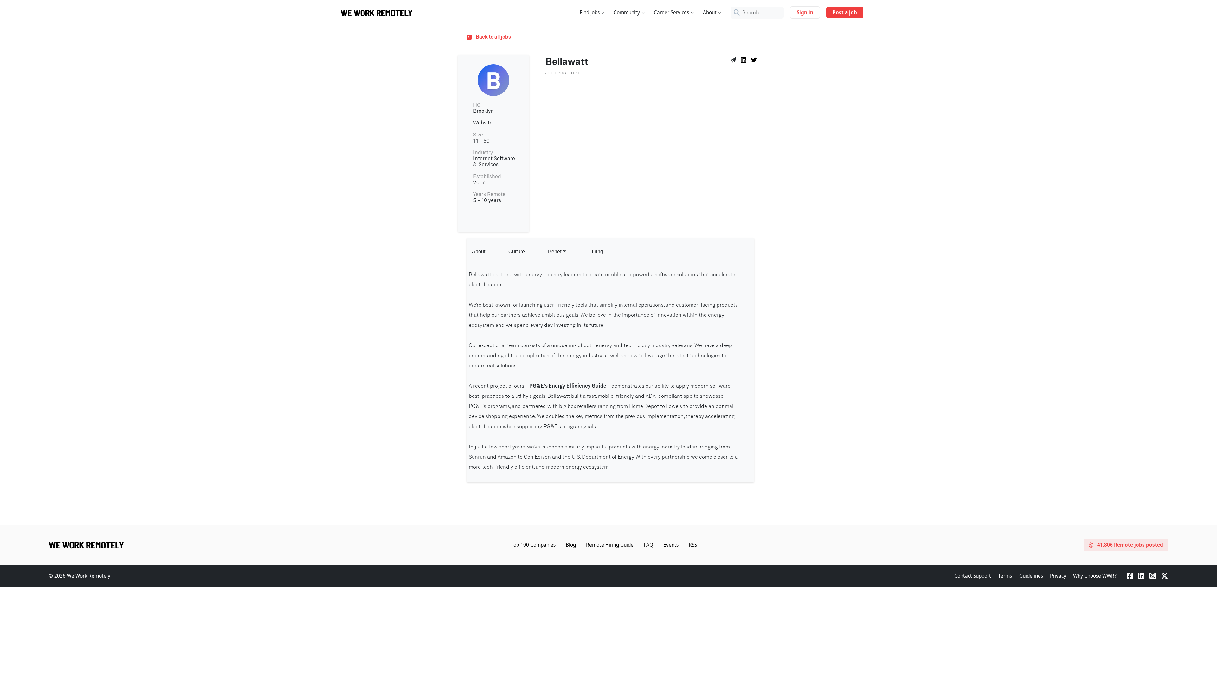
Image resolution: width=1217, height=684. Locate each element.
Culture (516, 251)
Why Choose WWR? (1095, 576)
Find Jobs (590, 12)
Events (671, 545)
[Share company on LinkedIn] (745, 61)
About (710, 12)
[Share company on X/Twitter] (755, 61)
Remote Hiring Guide (610, 545)
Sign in (805, 12)
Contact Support (972, 576)
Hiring (596, 251)
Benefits (557, 251)
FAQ (648, 545)
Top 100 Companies (533, 545)
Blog (571, 545)
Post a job (845, 12)
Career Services (671, 12)
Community (627, 12)
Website (483, 122)
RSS (693, 545)
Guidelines (1031, 576)
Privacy (1058, 576)
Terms (1005, 576)
